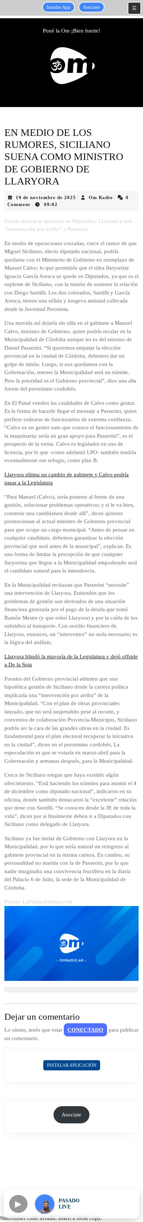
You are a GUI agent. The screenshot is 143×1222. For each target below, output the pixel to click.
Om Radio (101, 197)
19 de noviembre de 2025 (46, 197)
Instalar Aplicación (71, 1065)
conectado (85, 1030)
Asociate (91, 7)
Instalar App (58, 7)
